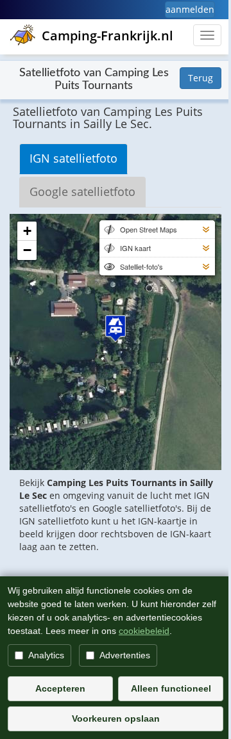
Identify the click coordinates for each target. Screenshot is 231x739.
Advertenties (124, 655)
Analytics (46, 655)
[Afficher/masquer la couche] (108, 229)
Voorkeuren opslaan (116, 718)
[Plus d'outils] (206, 229)
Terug (200, 78)
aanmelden (190, 9)
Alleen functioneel (171, 688)
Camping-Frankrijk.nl (107, 35)
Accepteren (60, 688)
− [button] (27, 250)
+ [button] (27, 231)
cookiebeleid (144, 631)
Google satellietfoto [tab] (82, 191)
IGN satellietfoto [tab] (73, 158)
